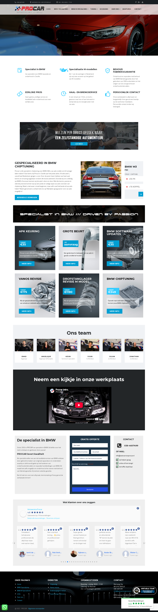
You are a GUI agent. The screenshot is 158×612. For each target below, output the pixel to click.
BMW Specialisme (61, 9)
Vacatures (126, 9)
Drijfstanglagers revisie (58, 591)
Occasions (104, 9)
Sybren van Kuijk (82, 552)
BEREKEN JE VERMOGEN (27, 197)
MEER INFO (27, 264)
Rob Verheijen (56, 552)
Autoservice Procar (35, 509)
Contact (137, 9)
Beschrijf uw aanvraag (82, 464)
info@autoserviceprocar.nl (122, 591)
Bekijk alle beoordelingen (36, 518)
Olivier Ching (134, 552)
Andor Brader (108, 552)
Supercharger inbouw (57, 594)
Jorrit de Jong (31, 552)
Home (48, 9)
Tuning (93, 9)
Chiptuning (53, 584)
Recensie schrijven (53, 518)
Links (18, 594)
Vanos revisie (54, 587)
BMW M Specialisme (79, 9)
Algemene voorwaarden (36, 608)
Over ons (115, 9)
